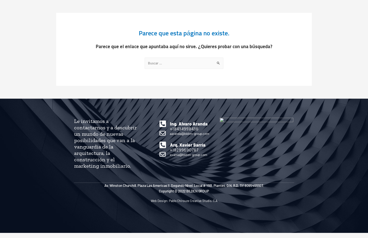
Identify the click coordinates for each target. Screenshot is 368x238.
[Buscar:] (184, 63)
